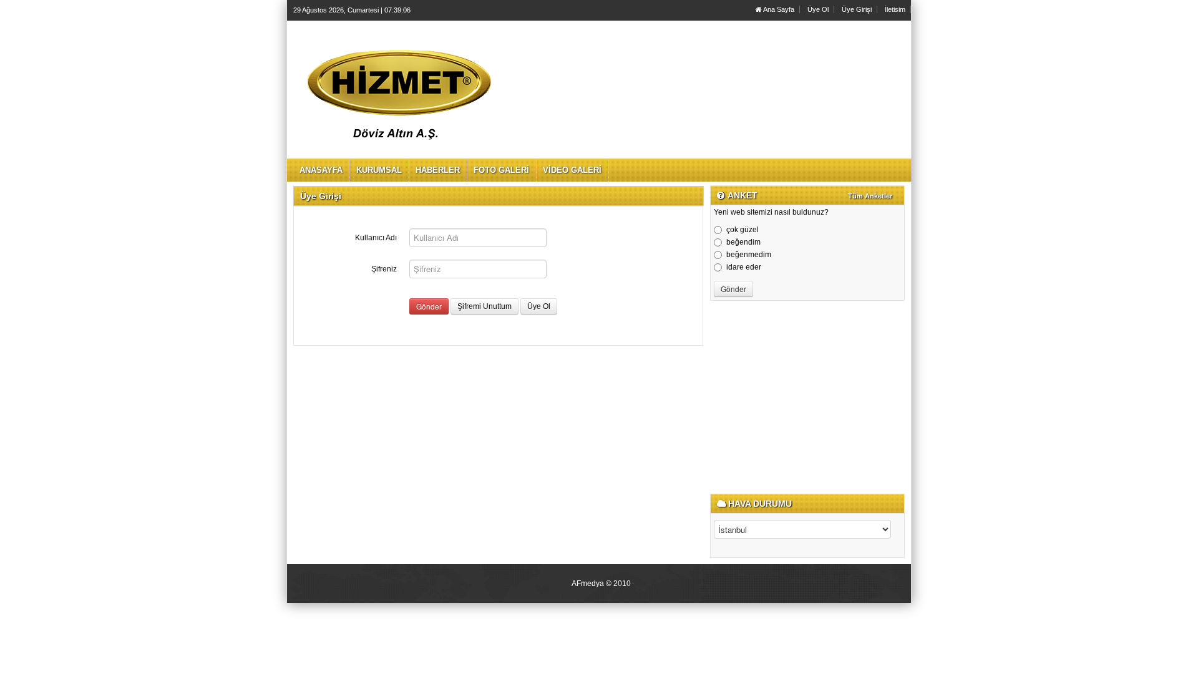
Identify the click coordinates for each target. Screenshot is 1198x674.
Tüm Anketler (870, 196)
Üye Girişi (857, 9)
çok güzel (742, 229)
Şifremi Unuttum (484, 306)
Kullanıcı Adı (376, 237)
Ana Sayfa (778, 9)
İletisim (895, 9)
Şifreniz (384, 269)
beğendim (743, 242)
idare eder (743, 267)
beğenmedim (748, 254)
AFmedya (588, 583)
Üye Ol (818, 9)
